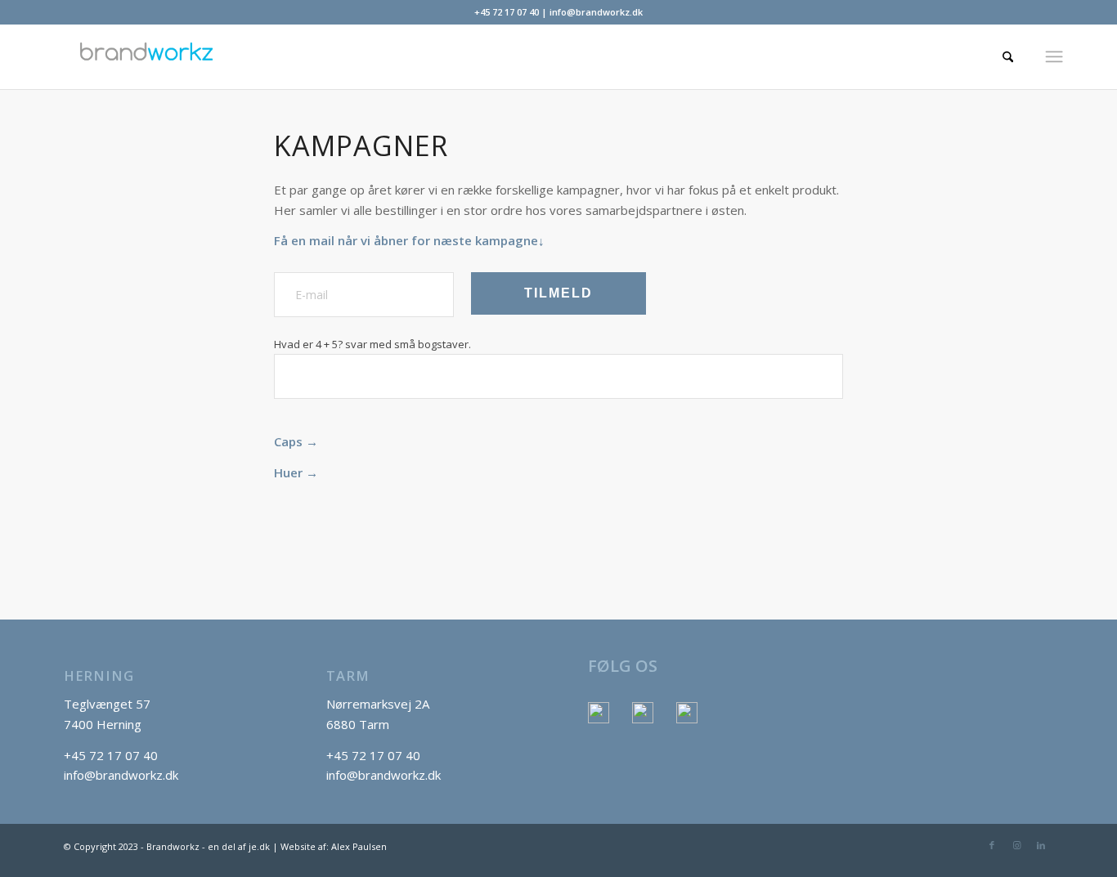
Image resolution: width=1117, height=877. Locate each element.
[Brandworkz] (482, 56)
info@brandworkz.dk (596, 12)
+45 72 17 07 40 (506, 12)
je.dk (259, 846)
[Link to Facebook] (992, 845)
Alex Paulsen (359, 846)
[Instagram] (642, 713)
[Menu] (1054, 56)
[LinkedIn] (687, 713)
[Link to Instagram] (1016, 845)
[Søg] (998, 56)
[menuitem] (998, 56)
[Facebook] (598, 713)
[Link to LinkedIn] (1041, 845)
